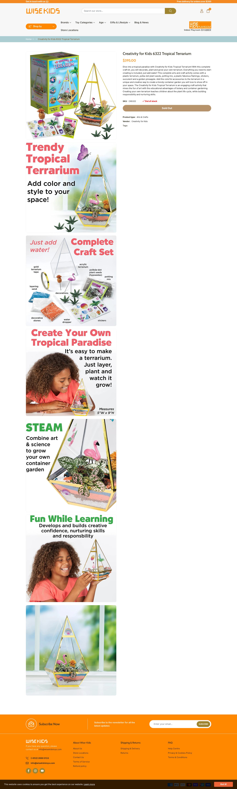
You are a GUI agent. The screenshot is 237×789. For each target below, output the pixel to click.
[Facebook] (28, 771)
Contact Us (78, 757)
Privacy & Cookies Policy (180, 753)
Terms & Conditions (177, 757)
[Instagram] (35, 771)
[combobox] (123, 11)
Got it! (223, 784)
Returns (124, 753)
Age (101, 22)
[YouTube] (42, 771)
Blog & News (141, 22)
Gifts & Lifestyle (119, 22)
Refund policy (79, 766)
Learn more (89, 784)
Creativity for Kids (140, 121)
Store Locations (69, 30)
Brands (65, 22)
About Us (77, 748)
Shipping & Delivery (130, 748)
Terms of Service (81, 761)
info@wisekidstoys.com (50, 749)
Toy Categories (83, 22)
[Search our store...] (170, 11)
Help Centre (174, 748)
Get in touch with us (36, 1)
